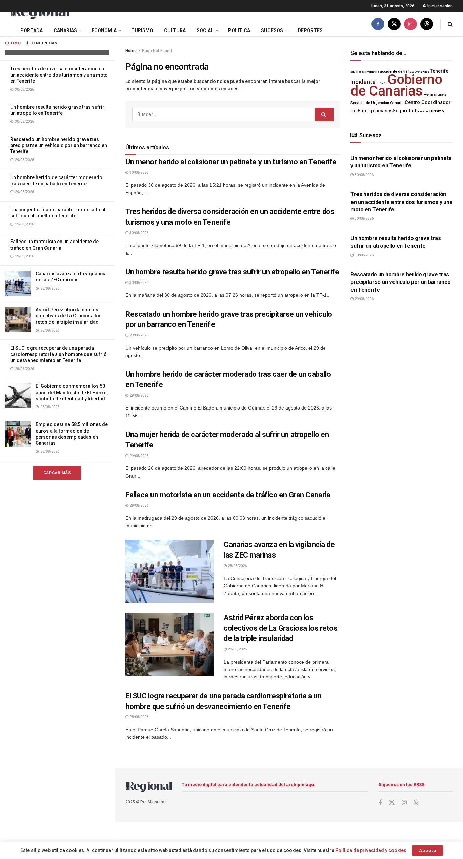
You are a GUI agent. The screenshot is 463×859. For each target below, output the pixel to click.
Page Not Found (157, 50)
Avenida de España (435, 94)
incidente (363, 82)
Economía (104, 30)
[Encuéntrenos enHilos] (426, 24)
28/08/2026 (237, 566)
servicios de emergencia (364, 72)
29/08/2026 (138, 335)
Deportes (310, 30)
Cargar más (57, 472)
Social (205, 30)
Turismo (142, 30)
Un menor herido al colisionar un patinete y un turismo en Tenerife (231, 162)
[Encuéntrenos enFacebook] (377, 24)
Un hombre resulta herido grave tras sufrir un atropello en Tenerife (232, 272)
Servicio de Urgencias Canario (377, 103)
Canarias (65, 30)
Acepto (427, 850)
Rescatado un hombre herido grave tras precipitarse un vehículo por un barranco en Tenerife (58, 145)
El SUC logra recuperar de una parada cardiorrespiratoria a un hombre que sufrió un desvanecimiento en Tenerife (58, 354)
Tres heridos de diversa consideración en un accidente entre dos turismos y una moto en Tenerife (59, 75)
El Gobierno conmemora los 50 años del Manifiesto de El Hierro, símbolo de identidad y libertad (72, 392)
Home (131, 50)
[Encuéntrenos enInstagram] (410, 24)
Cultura (175, 30)
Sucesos (272, 30)
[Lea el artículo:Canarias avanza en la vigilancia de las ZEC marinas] (169, 571)
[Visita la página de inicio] (39, 12)
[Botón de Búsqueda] (450, 24)
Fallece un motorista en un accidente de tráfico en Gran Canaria (227, 494)
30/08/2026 (138, 172)
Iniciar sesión (439, 6)
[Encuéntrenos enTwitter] (394, 24)
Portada (31, 30)
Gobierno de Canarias (396, 85)
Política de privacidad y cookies (370, 850)
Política (239, 30)
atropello (422, 111)
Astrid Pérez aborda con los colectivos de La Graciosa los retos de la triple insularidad (69, 315)
